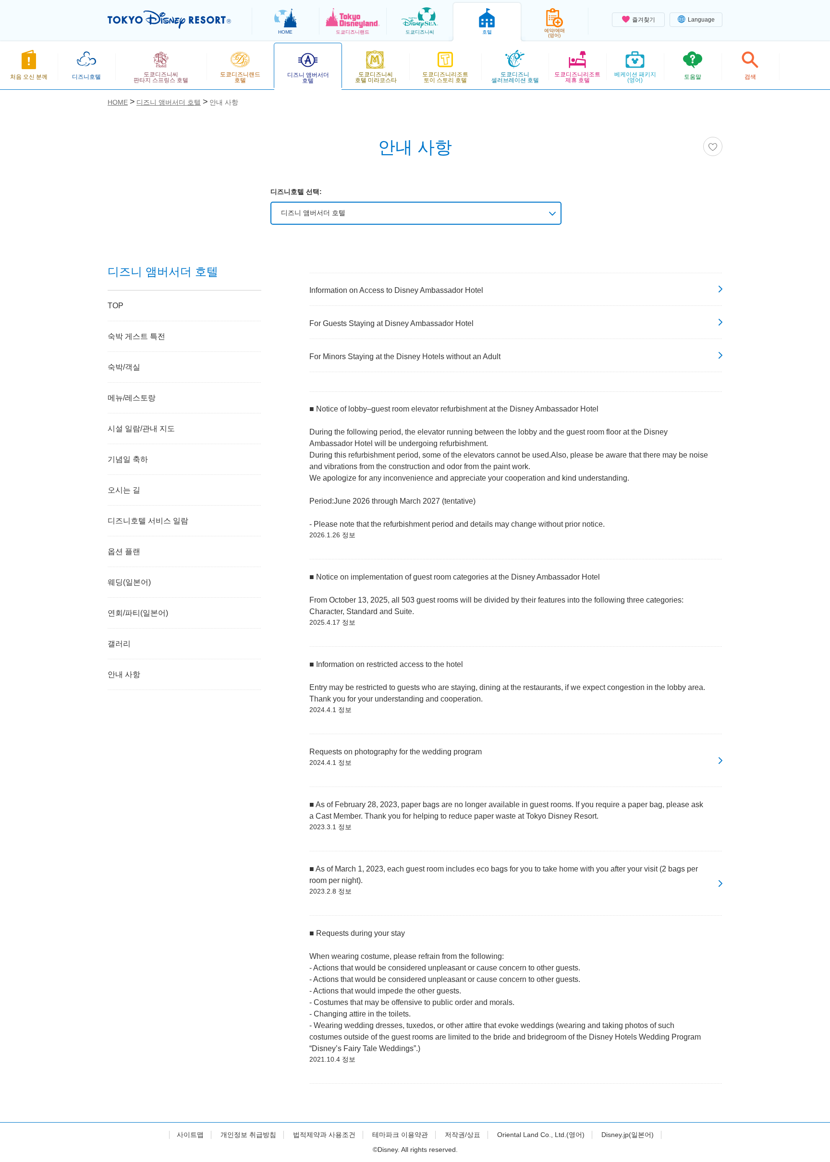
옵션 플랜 (124, 551)
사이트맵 (190, 1134)
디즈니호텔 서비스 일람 (148, 521)
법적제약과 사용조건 (324, 1134)
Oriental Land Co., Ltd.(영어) (541, 1134)
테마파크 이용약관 (400, 1134)
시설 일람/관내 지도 (141, 428)
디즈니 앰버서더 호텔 (313, 213)
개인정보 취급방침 (248, 1134)
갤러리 (119, 644)
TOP (115, 306)
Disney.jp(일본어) (627, 1134)
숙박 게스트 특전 (136, 336)
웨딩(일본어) (129, 582)
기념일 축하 (128, 459)
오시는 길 (124, 490)
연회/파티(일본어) (138, 613)
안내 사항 (124, 674)
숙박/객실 (124, 367)
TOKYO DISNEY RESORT (169, 20)
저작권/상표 (462, 1134)
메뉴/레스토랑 (132, 398)
